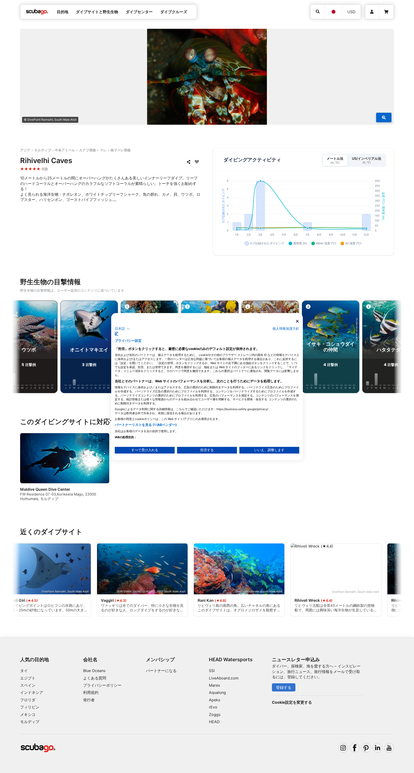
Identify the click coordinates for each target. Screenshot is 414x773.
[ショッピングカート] (386, 12)
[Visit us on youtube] (389, 748)
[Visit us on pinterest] (366, 748)
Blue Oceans (94, 670)
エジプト (27, 678)
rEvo (213, 707)
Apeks (214, 699)
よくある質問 (94, 678)
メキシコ (27, 714)
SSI (212, 670)
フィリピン (29, 707)
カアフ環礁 (87, 150)
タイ (24, 670)
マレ (103, 150)
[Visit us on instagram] (343, 748)
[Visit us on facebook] (354, 748)
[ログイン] (372, 12)
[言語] (333, 12)
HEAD (214, 721)
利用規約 (90, 692)
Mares (214, 685)
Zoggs (214, 714)
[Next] (393, 348)
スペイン (27, 685)
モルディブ (42, 150)
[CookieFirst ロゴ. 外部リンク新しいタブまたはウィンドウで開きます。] (116, 334)
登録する (283, 687)
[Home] (37, 12)
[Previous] (21, 348)
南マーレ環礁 (120, 150)
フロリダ (27, 699)
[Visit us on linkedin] (377, 748)
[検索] (317, 12)
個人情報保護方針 (285, 328)
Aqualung (217, 692)
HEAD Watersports (231, 659)
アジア (25, 150)
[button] (122, 329)
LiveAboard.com (224, 678)
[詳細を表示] (383, 117)
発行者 (89, 699)
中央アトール (65, 150)
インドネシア (31, 692)
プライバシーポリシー (102, 685)
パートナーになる (161, 670)
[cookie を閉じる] (297, 321)
